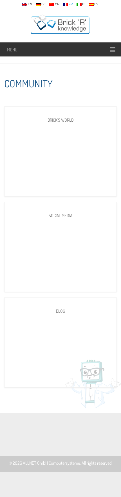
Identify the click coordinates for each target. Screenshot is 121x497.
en (30, 4)
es (96, 4)
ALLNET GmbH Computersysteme (51, 463)
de (43, 4)
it (83, 4)
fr (71, 4)
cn (57, 4)
